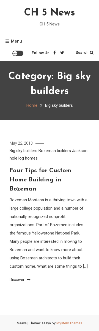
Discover (17, 279)
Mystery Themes (69, 323)
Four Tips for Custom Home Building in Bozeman (40, 180)
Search (82, 52)
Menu (16, 41)
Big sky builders (23, 150)
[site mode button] (17, 53)
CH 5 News (49, 13)
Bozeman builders (54, 150)
